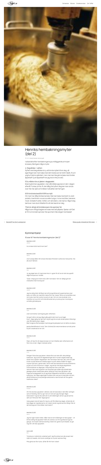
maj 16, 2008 (30, 431)
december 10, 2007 (31, 308)
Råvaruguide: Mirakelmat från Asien (84, 222)
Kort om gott (41, 158)
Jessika (28, 243)
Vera (28, 270)
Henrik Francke (33, 158)
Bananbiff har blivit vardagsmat (16, 222)
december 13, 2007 (31, 386)
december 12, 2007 (31, 350)
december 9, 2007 (31, 241)
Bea (28, 433)
